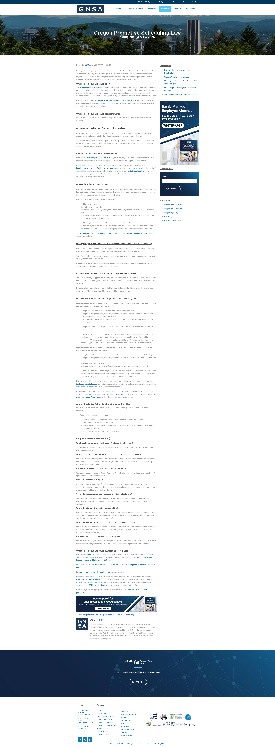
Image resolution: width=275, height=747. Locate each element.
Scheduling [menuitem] (124, 717)
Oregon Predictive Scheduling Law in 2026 (180, 94)
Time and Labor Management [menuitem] (105, 719)
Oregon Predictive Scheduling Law (93, 87)
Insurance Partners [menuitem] (135, 9)
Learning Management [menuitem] (127, 720)
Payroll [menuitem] (99, 710)
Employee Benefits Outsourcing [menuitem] (106, 725)
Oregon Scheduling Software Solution (91, 579)
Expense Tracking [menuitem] (102, 713)
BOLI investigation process (100, 585)
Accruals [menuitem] (123, 723)
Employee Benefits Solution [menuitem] (105, 722)
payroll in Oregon (117, 394)
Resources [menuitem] (165, 9)
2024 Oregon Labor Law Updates (100, 158)
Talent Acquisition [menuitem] (102, 731)
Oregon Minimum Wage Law (87, 397)
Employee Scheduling (125, 615)
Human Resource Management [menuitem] (106, 716)
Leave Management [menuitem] (126, 711)
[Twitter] (85, 739)
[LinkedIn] (80, 739)
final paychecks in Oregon (86, 384)
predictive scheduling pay (137, 171)
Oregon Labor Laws (91, 615)
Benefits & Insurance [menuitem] (127, 735)
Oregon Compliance (107, 615)
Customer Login (188, 2)
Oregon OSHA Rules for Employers (177, 77)
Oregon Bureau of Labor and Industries (95, 233)
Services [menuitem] (119, 9)
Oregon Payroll (171, 213)
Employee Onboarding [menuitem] (103, 734)
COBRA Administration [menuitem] (127, 729)
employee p (94, 565)
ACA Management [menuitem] (102, 728)
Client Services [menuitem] (125, 726)
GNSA (87, 65)
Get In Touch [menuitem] (190, 9)
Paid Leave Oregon (105, 168)
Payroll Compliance (172, 221)
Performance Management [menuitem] (129, 714)
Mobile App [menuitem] (124, 732)
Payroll (168, 217)
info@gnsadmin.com (165, 2)
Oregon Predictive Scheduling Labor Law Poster (116, 100)
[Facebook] (90, 739)
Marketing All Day (159, 744)
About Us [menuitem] (177, 9)
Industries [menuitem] (152, 9)
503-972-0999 (142, 2)
